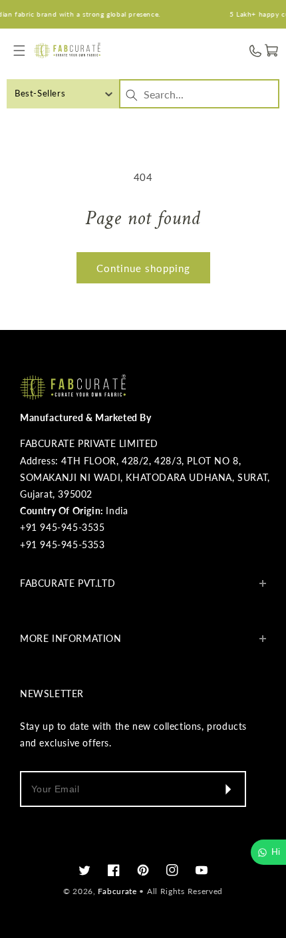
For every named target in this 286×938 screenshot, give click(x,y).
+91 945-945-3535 (62, 527)
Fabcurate (117, 891)
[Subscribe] (227, 789)
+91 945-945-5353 (62, 544)
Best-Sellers (40, 93)
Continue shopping (143, 268)
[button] (19, 51)
